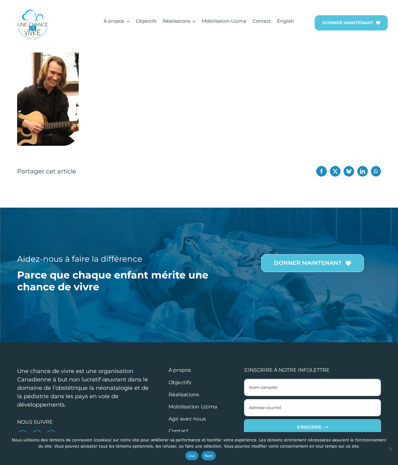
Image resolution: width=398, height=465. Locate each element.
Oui (191, 455)
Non (209, 455)
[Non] (390, 448)
